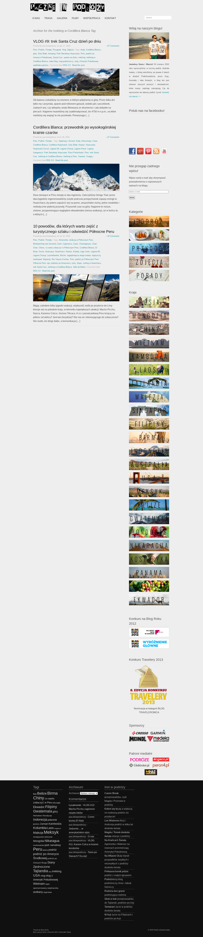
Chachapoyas (85, 244)
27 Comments (113, 46)
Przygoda (57, 50)
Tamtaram (109, 906)
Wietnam (39, 883)
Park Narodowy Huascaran (68, 53)
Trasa (48, 18)
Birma (52, 793)
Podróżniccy (111, 879)
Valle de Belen (79, 267)
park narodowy (53, 845)
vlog (43, 875)
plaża (45, 850)
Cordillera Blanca (93, 50)
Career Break (111, 793)
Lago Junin (85, 251)
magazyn (57, 828)
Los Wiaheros (111, 820)
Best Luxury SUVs (40, 932)
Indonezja (40, 819)
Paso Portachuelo (76, 152)
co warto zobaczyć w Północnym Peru (61, 248)
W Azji (107, 914)
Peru (35, 50)
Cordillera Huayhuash (58, 145)
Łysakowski (75, 805)
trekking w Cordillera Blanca (50, 156)
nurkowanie (38, 845)
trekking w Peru (70, 156)
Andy (83, 50)
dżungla (56, 803)
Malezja (38, 832)
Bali (35, 794)
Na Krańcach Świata (115, 840)
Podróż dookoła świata (162, 930)
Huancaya (49, 251)
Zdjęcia (70, 50)
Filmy (75, 18)
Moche (63, 255)
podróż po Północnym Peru (87, 259)
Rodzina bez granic (114, 891)
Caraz (94, 141)
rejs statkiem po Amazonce (58, 263)
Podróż (41, 50)
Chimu (41, 248)
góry (35, 53)
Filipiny (51, 807)
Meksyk (51, 832)
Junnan (44, 823)
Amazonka (63, 240)
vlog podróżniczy (66, 61)
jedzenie (52, 819)
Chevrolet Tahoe (65, 932)
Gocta (41, 251)
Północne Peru (39, 263)
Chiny (38, 797)
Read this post (78, 65)
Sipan (79, 263)
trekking (81, 57)
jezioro (36, 824)
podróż (52, 849)
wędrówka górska (40, 65)
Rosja (44, 863)
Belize (42, 793)
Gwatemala (42, 811)
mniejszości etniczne (42, 837)
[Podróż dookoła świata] (52, 7)
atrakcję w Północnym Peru (81, 240)
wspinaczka (52, 888)
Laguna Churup (66, 149)
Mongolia (38, 840)
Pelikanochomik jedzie (116, 871)
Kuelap (76, 251)
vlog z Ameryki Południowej (86, 61)
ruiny (74, 263)
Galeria (62, 18)
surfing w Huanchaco (92, 263)
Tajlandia (40, 871)
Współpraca (91, 18)
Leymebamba (53, 255)
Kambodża (55, 823)
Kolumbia (40, 828)
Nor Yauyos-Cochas (60, 259)
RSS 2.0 (66, 65)
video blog (53, 61)
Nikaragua (52, 841)
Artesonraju (86, 141)
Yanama (81, 156)
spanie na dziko (70, 57)
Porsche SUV (53, 932)
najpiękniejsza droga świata (79, 255)
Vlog (64, 50)
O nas (36, 18)
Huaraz (82, 145)
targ (50, 872)
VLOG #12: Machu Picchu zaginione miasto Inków (82, 809)
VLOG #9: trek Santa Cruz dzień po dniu (67, 41)
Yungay (89, 156)
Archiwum (74, 793)
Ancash (72, 141)
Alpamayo (63, 141)
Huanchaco (60, 251)
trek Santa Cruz (40, 267)
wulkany (38, 891)
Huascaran (90, 145)
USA (36, 875)
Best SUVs (45, 930)
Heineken (37, 816)
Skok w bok (110, 899)
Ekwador (39, 807)
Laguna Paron (80, 149)
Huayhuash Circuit (41, 149)
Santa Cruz (58, 57)
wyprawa (47, 892)
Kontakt (110, 18)
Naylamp (47, 259)
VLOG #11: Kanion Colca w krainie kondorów (83, 844)
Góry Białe (42, 53)
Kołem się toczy (112, 809)
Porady (49, 50)
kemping (51, 53)
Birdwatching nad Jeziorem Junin (47, 244)
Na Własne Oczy (113, 856)
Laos (50, 828)
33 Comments (113, 236)
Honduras (47, 816)
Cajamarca (67, 244)
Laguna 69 (54, 149)
